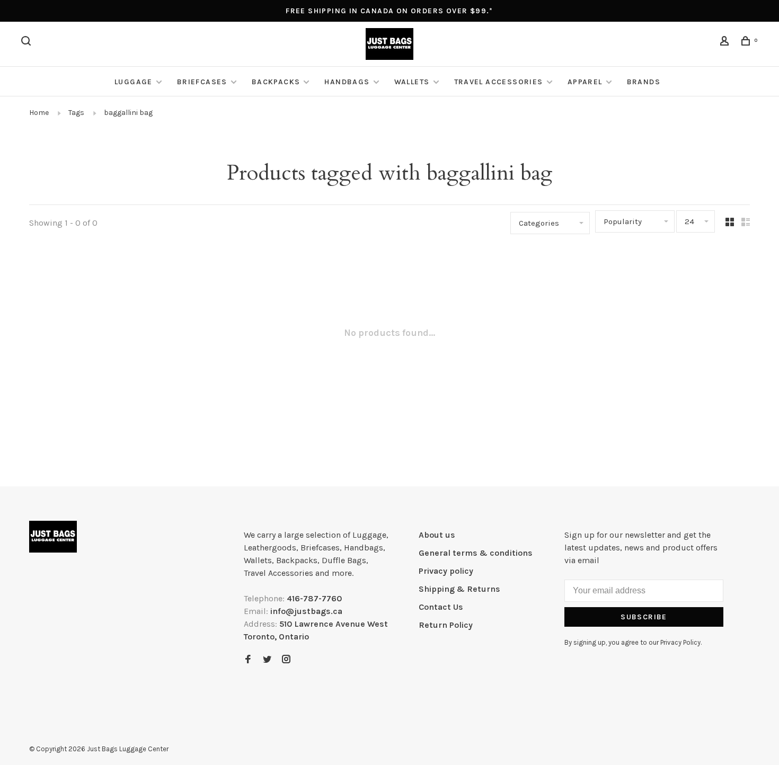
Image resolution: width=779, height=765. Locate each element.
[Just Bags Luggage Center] (53, 537)
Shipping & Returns (459, 589)
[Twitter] (267, 660)
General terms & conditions (476, 553)
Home (39, 112)
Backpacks (276, 81)
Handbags (346, 81)
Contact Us (441, 607)
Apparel (585, 81)
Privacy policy (446, 571)
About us (437, 535)
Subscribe (644, 616)
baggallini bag (128, 112)
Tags (76, 112)
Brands (643, 81)
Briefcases (202, 81)
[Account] (726, 42)
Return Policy (446, 625)
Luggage (133, 81)
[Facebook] (248, 660)
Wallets (412, 81)
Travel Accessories (498, 81)
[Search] (27, 42)
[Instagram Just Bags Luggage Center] (286, 660)
